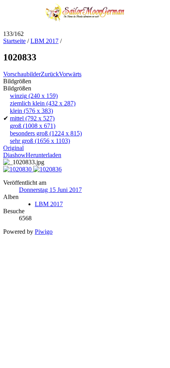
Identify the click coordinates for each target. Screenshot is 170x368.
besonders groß (46, 133)
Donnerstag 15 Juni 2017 (50, 189)
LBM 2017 (44, 41)
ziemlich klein (43, 103)
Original (13, 148)
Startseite (14, 41)
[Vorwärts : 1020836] (47, 169)
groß (32, 125)
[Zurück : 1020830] (18, 169)
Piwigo (44, 231)
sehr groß (40, 140)
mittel (32, 118)
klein (31, 110)
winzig (34, 95)
